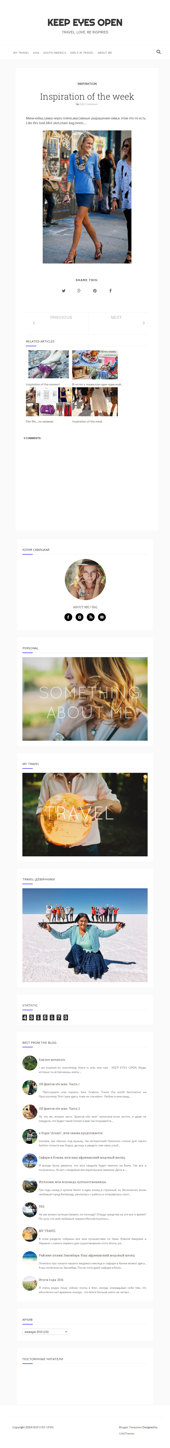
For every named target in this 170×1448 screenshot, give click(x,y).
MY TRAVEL (21, 52)
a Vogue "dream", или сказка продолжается (71, 1133)
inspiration (87, 83)
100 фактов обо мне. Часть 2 (59, 1109)
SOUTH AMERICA (54, 52)
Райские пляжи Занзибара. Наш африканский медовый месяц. (87, 1255)
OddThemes (126, 1433)
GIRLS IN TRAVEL (82, 52)
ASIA (36, 52)
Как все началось (52, 1060)
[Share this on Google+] (79, 291)
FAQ (94, 607)
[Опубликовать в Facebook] (110, 291)
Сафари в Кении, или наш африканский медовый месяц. (82, 1157)
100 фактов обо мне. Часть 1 (59, 1084)
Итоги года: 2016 (51, 1280)
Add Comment (88, 104)
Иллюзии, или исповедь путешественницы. (73, 1182)
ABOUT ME (105, 52)
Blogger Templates (130, 1427)
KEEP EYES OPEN (85, 22)
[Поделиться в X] (63, 291)
